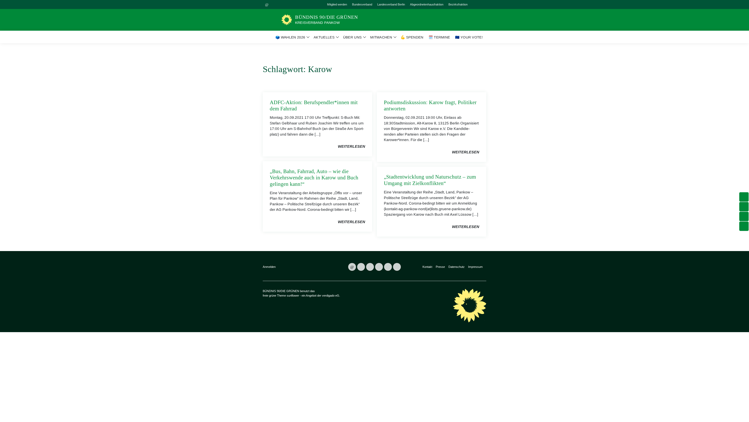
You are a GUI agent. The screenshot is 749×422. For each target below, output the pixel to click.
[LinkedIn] (312, 4)
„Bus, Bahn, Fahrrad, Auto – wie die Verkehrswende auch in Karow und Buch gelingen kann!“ (314, 177)
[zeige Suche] (479, 4)
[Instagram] (303, 4)
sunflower (293, 295)
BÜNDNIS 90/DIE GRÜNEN (326, 17)
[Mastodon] (276, 4)
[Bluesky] (285, 4)
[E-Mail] (267, 4)
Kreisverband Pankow (317, 23)
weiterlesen (351, 146)
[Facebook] (294, 4)
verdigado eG (330, 295)
